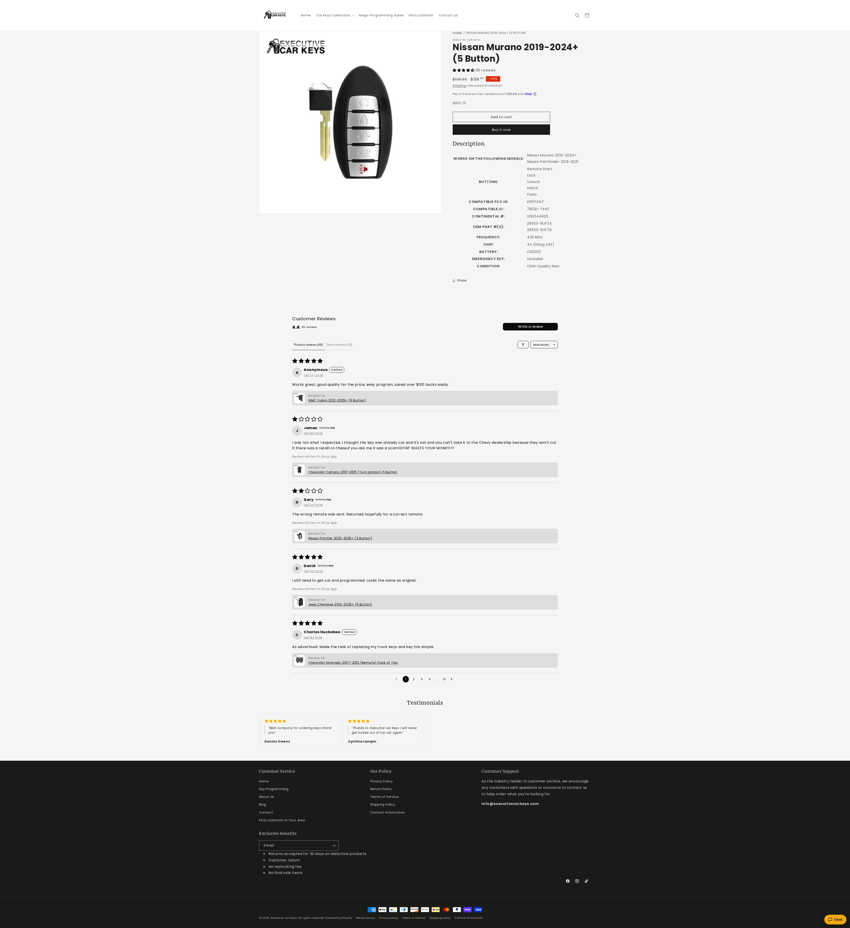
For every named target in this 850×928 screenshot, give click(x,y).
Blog (262, 804)
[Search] (577, 15)
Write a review (530, 326)
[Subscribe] (333, 845)
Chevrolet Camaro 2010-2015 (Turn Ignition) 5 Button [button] (352, 472)
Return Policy (381, 789)
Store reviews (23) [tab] (339, 344)
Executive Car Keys (284, 918)
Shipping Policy (382, 804)
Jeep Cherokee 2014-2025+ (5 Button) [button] (340, 604)
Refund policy (365, 917)
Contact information (469, 917)
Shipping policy (440, 917)
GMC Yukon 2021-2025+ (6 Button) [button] (337, 400)
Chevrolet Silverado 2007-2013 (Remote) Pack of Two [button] (353, 662)
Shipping (459, 85)
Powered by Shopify (338, 918)
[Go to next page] (452, 679)
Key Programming (274, 789)
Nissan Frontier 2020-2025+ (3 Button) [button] (340, 538)
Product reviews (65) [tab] (308, 344)
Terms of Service (384, 797)
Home (457, 33)
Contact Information (387, 812)
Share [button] (462, 280)
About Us (266, 797)
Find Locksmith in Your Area (282, 820)
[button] (334, 15)
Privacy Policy (381, 781)
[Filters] (523, 344)
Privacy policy (388, 917)
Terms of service (413, 917)
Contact (266, 812)
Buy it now (501, 129)
